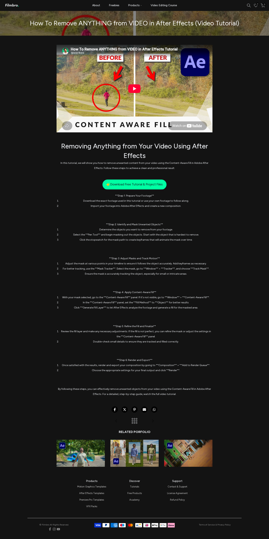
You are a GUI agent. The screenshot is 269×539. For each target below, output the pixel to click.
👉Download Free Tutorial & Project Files (134, 184)
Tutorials (134, 486)
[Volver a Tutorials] (134, 421)
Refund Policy (177, 499)
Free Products (134, 493)
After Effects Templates (91, 493)
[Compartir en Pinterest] (134, 409)
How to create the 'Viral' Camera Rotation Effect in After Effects (188, 439)
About (96, 5)
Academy (134, 499)
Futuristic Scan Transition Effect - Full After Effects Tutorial (80, 439)
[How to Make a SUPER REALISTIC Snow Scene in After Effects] (116, 421)
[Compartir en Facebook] (115, 409)
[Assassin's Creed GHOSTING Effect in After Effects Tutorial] (153, 421)
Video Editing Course (164, 5)
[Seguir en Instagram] (54, 529)
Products (134, 5)
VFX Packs (91, 506)
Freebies (114, 5)
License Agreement (177, 493)
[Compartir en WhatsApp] (154, 409)
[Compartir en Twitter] (125, 409)
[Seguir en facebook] (50, 529)
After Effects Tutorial (80, 447)
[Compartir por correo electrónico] (144, 409)
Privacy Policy (224, 524)
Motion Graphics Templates (91, 486)
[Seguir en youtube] (58, 529)
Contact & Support (177, 486)
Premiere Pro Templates (91, 499)
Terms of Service (207, 524)
